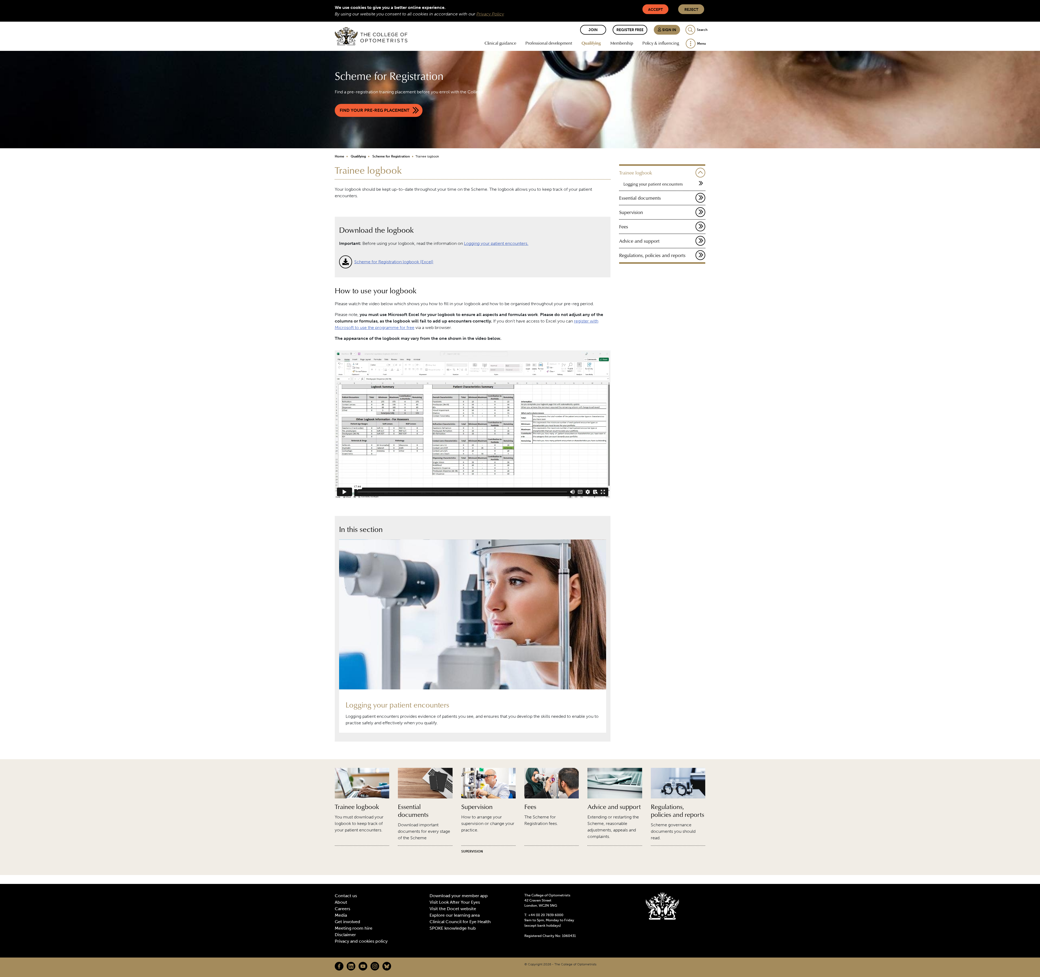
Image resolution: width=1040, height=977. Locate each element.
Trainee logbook (635, 172)
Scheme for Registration (391, 156)
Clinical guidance (500, 43)
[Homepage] (371, 36)
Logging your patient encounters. (496, 243)
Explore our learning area (455, 915)
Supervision (631, 212)
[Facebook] (339, 966)
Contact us (346, 895)
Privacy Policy (490, 14)
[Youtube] (363, 966)
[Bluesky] (386, 966)
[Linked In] (351, 966)
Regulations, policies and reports (652, 255)
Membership (621, 43)
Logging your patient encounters (653, 184)
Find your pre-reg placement (375, 110)
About (341, 902)
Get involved (347, 921)
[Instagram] (374, 966)
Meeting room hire (353, 928)
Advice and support (639, 241)
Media (341, 915)
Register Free (630, 30)
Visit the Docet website (453, 908)
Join (593, 30)
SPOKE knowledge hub (453, 928)
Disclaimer (345, 934)
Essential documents (640, 198)
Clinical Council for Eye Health (460, 921)
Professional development (548, 43)
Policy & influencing (660, 43)
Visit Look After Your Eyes (455, 902)
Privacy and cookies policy (361, 941)
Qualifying (591, 43)
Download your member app (459, 895)
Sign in (668, 30)
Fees (623, 226)
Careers (342, 908)
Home (339, 156)
